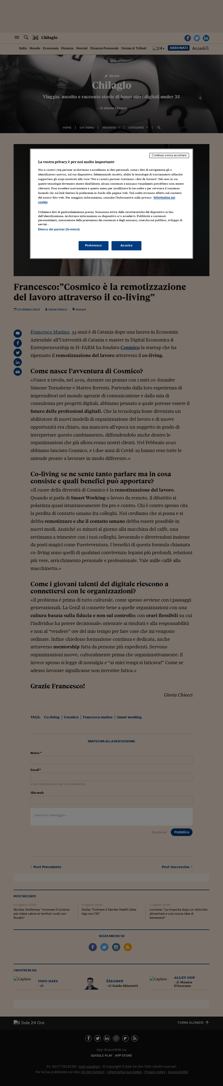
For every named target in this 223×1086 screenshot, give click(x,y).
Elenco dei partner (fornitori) (59, 229)
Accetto (126, 245)
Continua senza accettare (169, 155)
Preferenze (93, 245)
